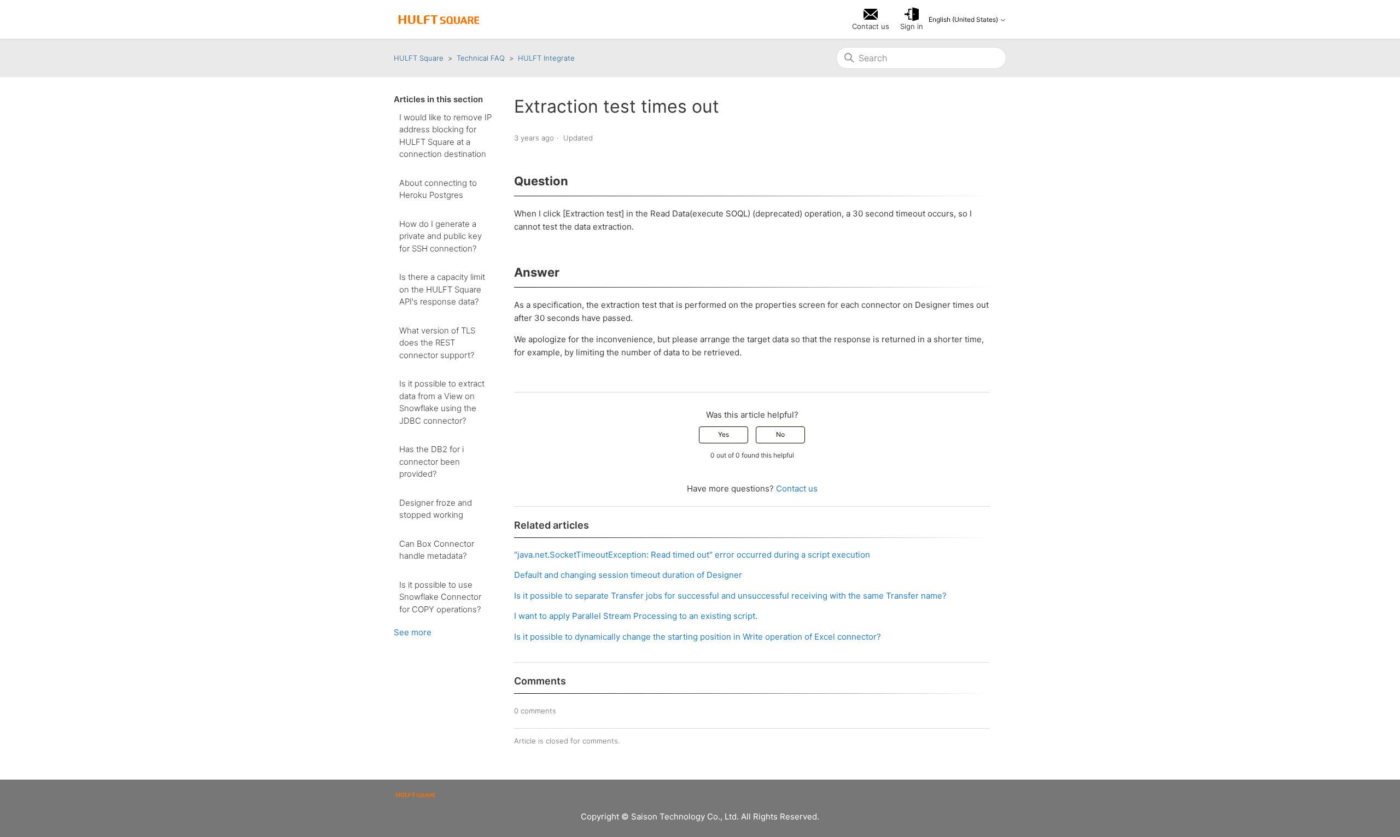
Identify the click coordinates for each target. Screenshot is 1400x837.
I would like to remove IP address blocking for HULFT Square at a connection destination (445, 136)
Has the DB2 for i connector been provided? (431, 461)
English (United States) (964, 20)
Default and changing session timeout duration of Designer (628, 575)
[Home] (439, 19)
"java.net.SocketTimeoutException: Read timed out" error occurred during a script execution (692, 554)
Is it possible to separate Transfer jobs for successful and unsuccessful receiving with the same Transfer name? (730, 595)
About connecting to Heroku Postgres (438, 189)
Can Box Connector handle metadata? (436, 550)
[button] (911, 19)
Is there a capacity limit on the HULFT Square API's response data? (442, 289)
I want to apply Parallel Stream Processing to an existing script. (635, 616)
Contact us (797, 488)
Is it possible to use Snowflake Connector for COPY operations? (440, 597)
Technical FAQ (481, 58)
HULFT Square (419, 58)
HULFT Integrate (546, 58)
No (780, 434)
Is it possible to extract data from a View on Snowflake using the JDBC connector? (442, 402)
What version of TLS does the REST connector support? (437, 342)
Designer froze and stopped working (435, 508)
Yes (723, 434)
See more (412, 632)
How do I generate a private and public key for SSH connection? (440, 236)
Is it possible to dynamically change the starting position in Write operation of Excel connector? (697, 636)
